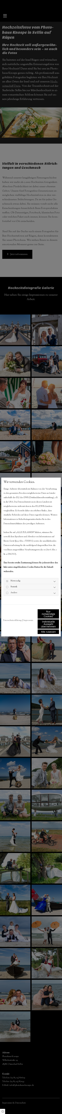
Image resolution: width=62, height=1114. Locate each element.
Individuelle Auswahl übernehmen (48, 624)
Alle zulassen (48, 631)
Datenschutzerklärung (12, 620)
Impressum (28, 620)
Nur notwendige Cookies (48, 614)
